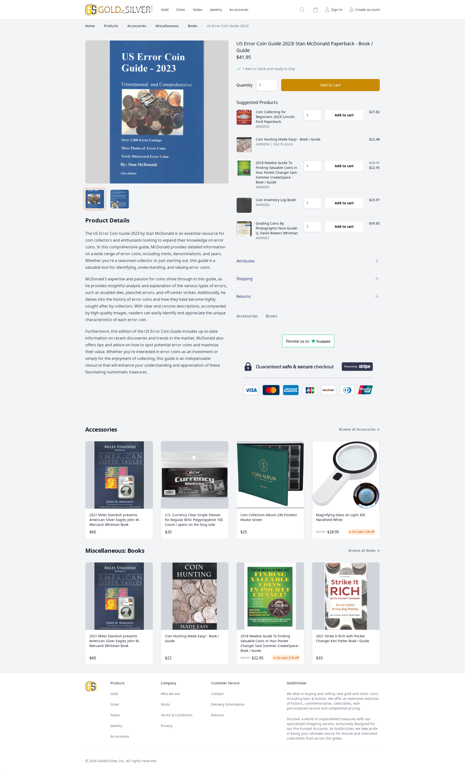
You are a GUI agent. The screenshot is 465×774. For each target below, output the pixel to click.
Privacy (166, 725)
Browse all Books (364, 550)
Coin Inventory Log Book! (276, 199)
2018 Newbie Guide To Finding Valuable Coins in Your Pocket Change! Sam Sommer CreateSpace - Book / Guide (276, 172)
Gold (165, 9)
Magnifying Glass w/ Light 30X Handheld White (340, 517)
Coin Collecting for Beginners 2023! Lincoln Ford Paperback (275, 117)
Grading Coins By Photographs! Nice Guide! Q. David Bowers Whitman (277, 228)
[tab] (94, 199)
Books (271, 316)
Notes (197, 9)
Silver (180, 9)
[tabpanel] (157, 112)
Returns (217, 715)
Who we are (170, 693)
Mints (165, 704)
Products (117, 683)
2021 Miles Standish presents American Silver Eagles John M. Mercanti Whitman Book (114, 520)
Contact (217, 693)
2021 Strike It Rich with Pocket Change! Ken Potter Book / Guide (342, 638)
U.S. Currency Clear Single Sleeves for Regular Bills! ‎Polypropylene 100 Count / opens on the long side (194, 520)
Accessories (239, 9)
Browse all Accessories (359, 429)
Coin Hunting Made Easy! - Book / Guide (288, 139)
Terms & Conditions (177, 715)
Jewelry (216, 9)
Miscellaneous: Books (114, 550)
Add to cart (330, 85)
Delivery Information (228, 704)
